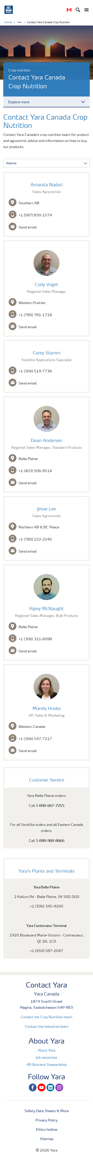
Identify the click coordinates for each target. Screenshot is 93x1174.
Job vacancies (46, 1058)
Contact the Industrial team (46, 1027)
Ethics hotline (46, 1130)
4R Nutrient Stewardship (46, 1065)
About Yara (46, 1050)
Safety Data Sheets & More (46, 1111)
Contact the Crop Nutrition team (46, 1017)
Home (8, 22)
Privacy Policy (46, 1120)
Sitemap (46, 1139)
